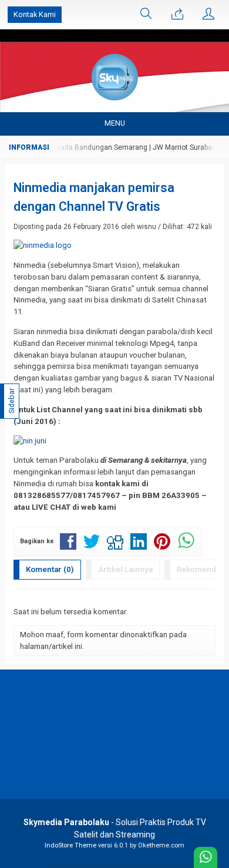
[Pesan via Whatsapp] (177, 15)
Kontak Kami (35, 14)
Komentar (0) (50, 569)
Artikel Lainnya (125, 569)
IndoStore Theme (70, 845)
